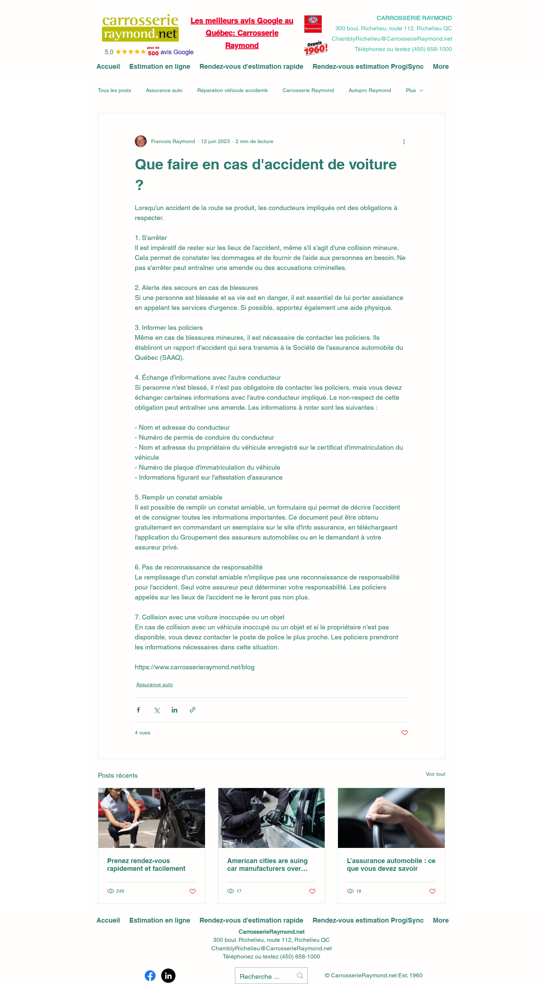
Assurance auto (164, 90)
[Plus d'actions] (403, 141)
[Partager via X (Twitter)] (156, 709)
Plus (411, 90)
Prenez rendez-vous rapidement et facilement (146, 864)
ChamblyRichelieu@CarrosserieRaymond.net (271, 948)
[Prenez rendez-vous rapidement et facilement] (151, 818)
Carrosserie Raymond (308, 90)
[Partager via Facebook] (138, 709)
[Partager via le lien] (192, 709)
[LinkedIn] (168, 975)
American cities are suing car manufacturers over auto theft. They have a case (271, 864)
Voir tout (435, 774)
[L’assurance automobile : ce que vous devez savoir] (391, 818)
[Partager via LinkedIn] (174, 709)
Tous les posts (114, 90)
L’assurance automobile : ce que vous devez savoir (391, 864)
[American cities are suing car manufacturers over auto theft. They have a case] (271, 818)
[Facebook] (150, 975)
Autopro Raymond (370, 90)
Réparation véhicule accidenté (232, 90)
